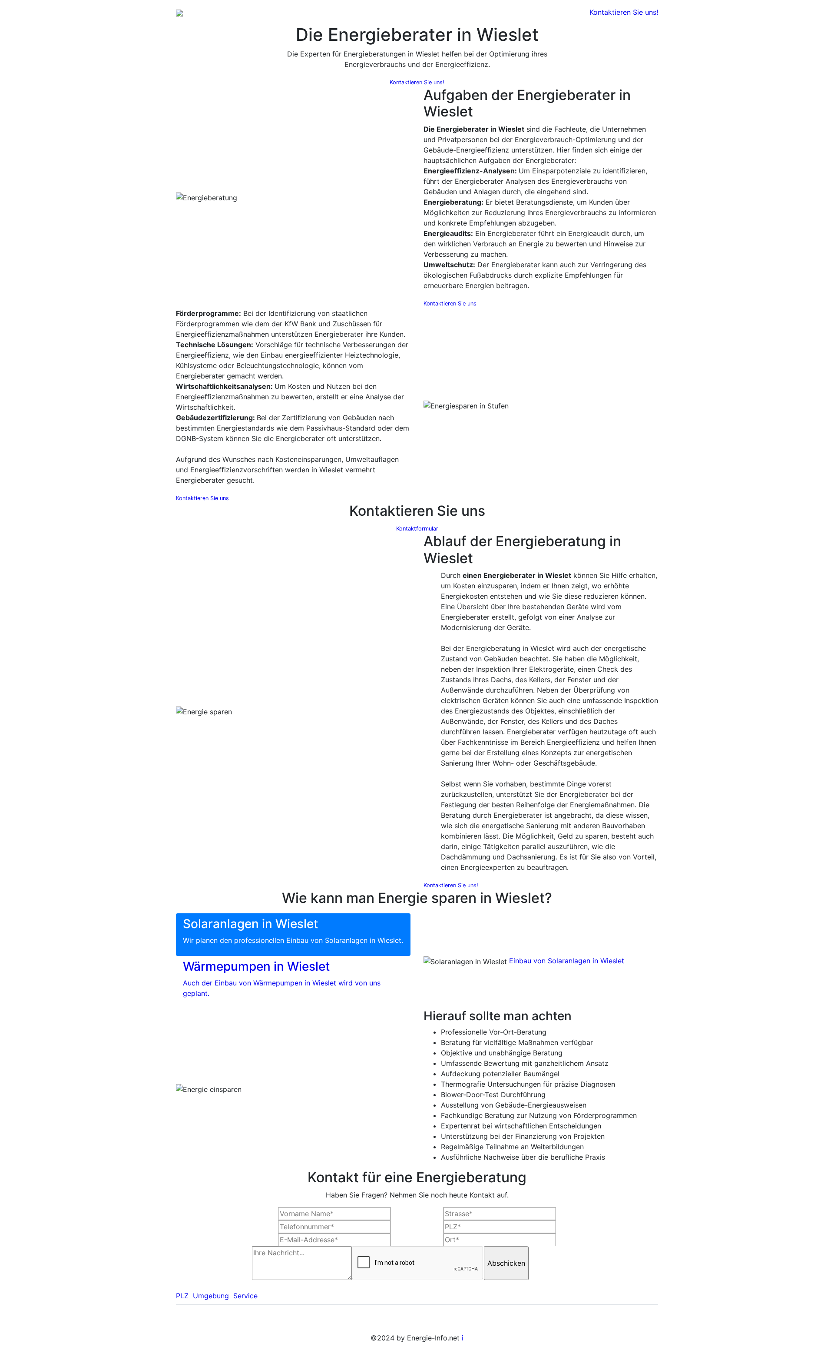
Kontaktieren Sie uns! (623, 12)
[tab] (293, 934)
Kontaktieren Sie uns (450, 303)
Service (245, 1295)
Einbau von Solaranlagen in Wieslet (566, 960)
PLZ (182, 1295)
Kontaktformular (417, 528)
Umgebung (211, 1295)
